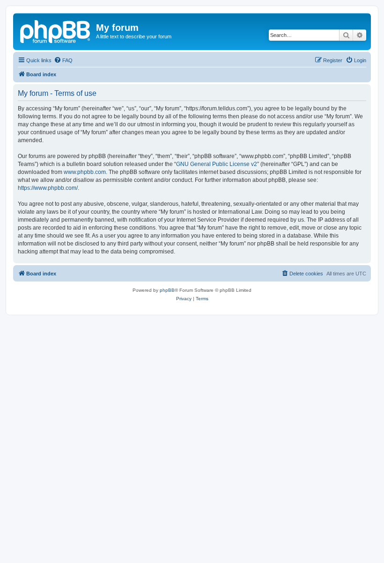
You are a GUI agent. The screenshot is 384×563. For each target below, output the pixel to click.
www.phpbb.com (85, 172)
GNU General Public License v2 (216, 164)
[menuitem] (63, 60)
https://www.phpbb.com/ (48, 188)
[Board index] (55, 30)
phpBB (167, 290)
